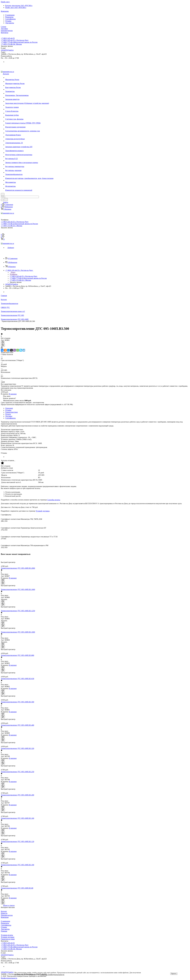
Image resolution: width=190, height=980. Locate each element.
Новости (4, 913)
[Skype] (20, 350)
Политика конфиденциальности (52, 974)
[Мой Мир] (8, 350)
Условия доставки (7, 937)
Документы (9, 23)
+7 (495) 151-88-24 (11, 44)
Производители (7, 915)
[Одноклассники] (5, 350)
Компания (4, 917)
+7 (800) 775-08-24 (19, 42)
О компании (10, 15)
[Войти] (2, 232)
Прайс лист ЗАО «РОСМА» (15, 7)
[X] (11, 350)
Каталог (4, 911)
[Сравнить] (3, 345)
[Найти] (6, 199)
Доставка (8, 416)
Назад (12, 272)
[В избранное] (3, 342)
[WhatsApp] (17, 350)
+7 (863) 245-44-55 (8, 38)
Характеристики (11, 412)
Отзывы (8, 21)
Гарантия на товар (8, 939)
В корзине (13, 394)
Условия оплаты (7, 935)
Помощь (4, 931)
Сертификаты (10, 19)
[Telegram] (23, 350)
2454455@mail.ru (7, 50)
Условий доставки (42, 511)
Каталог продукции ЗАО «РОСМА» (19, 5)
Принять (174, 974)
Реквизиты (9, 17)
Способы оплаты (53, 500)
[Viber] (14, 350)
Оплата (8, 414)
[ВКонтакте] (2, 350)
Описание (9, 408)
